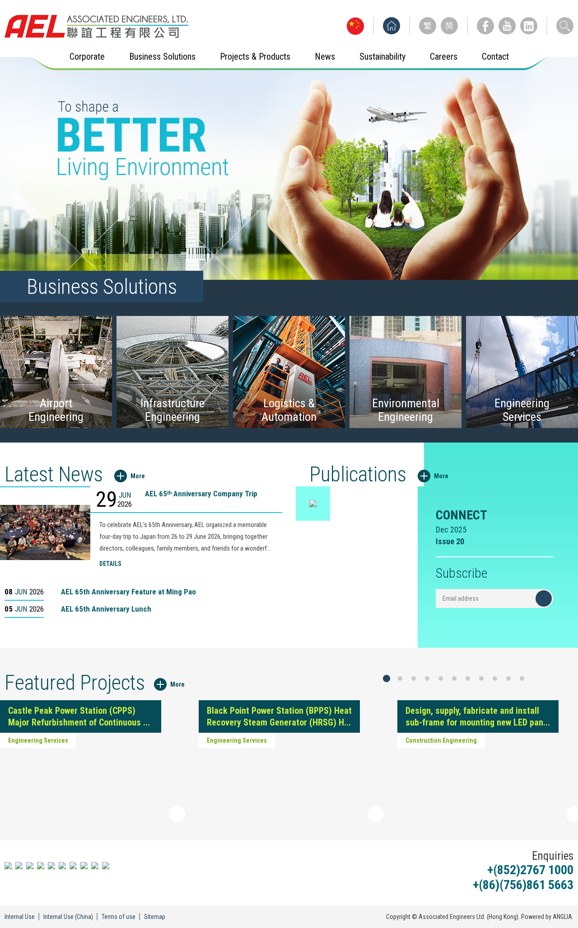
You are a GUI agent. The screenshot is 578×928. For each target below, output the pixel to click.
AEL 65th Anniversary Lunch (106, 608)
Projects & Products (255, 56)
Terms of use (118, 916)
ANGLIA (562, 916)
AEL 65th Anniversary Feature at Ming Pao (128, 591)
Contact (495, 56)
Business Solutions (162, 56)
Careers (443, 56)
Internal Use (20, 916)
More (138, 476)
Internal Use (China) (68, 916)
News (325, 56)
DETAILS (110, 563)
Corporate (87, 56)
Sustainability (382, 56)
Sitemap (154, 916)
